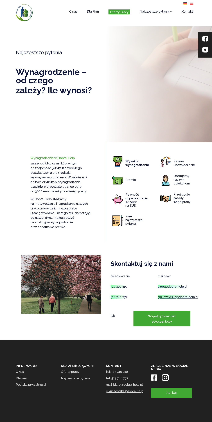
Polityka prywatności (31, 384)
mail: (124, 384)
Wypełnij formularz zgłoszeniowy (162, 318)
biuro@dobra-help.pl (172, 286)
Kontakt (187, 11)
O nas (73, 11)
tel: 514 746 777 (117, 378)
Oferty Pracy (119, 12)
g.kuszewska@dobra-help (124, 391)
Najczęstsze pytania (154, 11)
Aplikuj (172, 393)
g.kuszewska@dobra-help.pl (178, 297)
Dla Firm (93, 11)
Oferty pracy (70, 372)
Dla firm (21, 378)
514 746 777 (119, 297)
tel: (117, 372)
